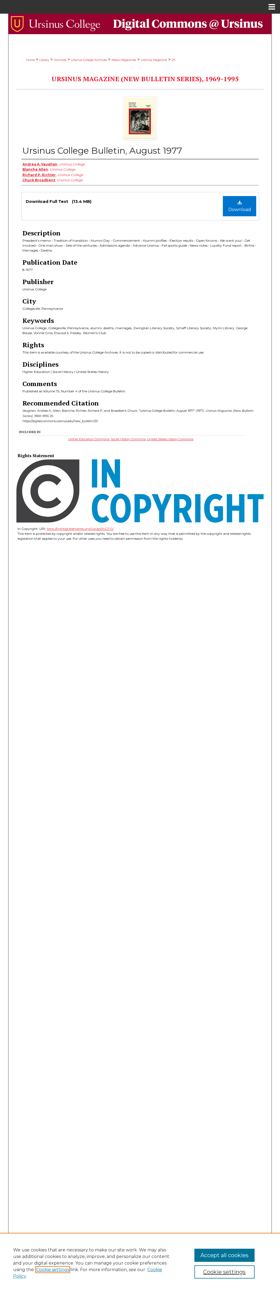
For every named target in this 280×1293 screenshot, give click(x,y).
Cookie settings (52, 1269)
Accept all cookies (224, 1255)
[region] (140, 1263)
